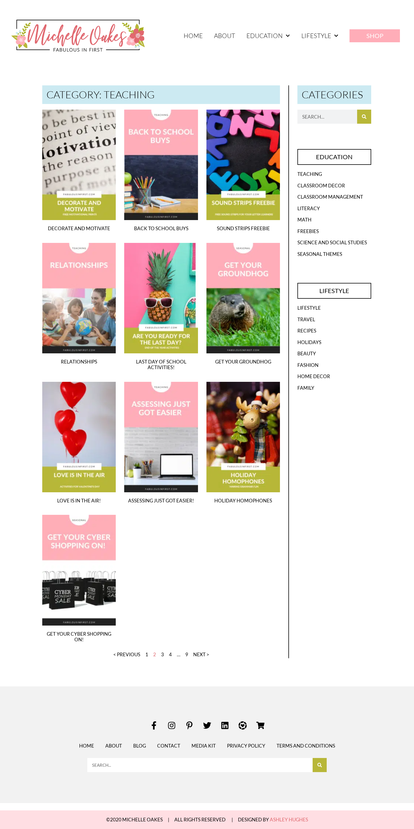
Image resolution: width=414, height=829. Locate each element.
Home (193, 35)
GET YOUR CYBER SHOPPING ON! (79, 636)
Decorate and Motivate (79, 228)
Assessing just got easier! (161, 501)
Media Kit (204, 746)
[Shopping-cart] (260, 725)
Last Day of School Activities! (161, 364)
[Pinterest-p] (189, 725)
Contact (168, 746)
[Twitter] (207, 725)
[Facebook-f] (154, 725)
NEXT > (201, 654)
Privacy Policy (246, 746)
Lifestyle (316, 35)
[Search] (364, 117)
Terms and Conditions (306, 746)
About (224, 35)
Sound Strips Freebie (243, 228)
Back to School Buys (161, 228)
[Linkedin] (225, 725)
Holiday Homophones (243, 501)
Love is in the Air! (79, 501)
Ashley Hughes (289, 820)
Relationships (79, 362)
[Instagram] (171, 725)
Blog (139, 746)
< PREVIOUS (126, 654)
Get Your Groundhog (243, 362)
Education (264, 35)
